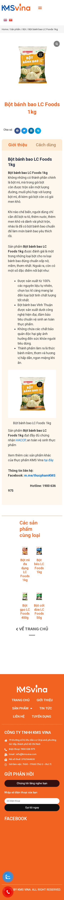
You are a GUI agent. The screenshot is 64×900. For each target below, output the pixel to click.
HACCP (21, 440)
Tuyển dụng (41, 716)
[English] (5, 19)
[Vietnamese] (10, 19)
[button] (40, 8)
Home (5, 29)
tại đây (49, 460)
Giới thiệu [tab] (17, 144)
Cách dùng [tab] (46, 144)
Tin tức (45, 708)
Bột (24, 29)
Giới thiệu (45, 700)
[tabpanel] (32, 328)
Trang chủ (21, 700)
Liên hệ (19, 716)
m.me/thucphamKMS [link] (39, 475)
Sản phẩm (15, 29)
